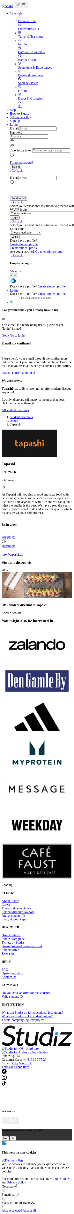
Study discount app (14, 919)
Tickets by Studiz (13, 942)
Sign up (15, 121)
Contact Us (9, 977)
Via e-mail (16, 271)
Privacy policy (16, 1182)
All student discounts (15, 410)
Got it (5, 335)
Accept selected (12, 1210)
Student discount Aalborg (18, 912)
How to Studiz (19, 113)
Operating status (12, 973)
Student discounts (21, 417)
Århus (14, 420)
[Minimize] (6, 1120)
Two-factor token (21, 150)
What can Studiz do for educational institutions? (33, 1012)
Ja (12, 1138)
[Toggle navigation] (21, 5)
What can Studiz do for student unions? (27, 1016)
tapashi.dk (8, 546)
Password (16, 132)
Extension (8, 953)
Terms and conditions (15, 1067)
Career (6, 904)
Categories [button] (17, 13)
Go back (17, 170)
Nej (5, 1138)
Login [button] (14, 124)
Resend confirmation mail (18, 372)
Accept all (29, 1210)
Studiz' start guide (13, 939)
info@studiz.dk (22, 1063)
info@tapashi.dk (12, 554)
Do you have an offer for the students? (26, 993)
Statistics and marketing (17, 1202)
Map (13, 110)
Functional (8, 1194)
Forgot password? (21, 162)
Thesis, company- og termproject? (24, 1020)
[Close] (3, 319)
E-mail (14, 128)
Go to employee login (49, 251)
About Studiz (10, 901)
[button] (15, 166)
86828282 (8, 537)
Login (14, 290)
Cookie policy (60, 1178)
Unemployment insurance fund (22, 946)
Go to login (17, 335)
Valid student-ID (12, 996)
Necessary (8, 1186)
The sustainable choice (16, 908)
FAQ (5, 969)
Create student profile (24, 244)
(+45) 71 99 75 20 (34, 1059)
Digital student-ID (13, 915)
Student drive (10, 950)
